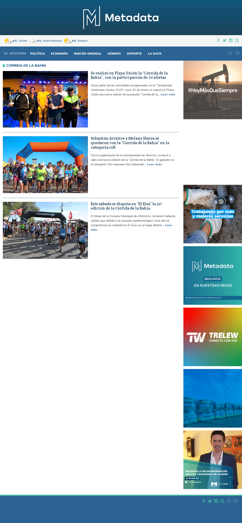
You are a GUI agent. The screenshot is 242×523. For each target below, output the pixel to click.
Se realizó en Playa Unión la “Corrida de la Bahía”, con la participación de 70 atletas (129, 75)
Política (37, 54)
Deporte (134, 54)
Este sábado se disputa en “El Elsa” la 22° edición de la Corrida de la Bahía (126, 206)
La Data (154, 54)
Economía (59, 54)
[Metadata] (121, 17)
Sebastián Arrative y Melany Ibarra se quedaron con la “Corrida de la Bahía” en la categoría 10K (130, 143)
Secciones (17, 53)
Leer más (168, 94)
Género (114, 54)
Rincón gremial (88, 54)
